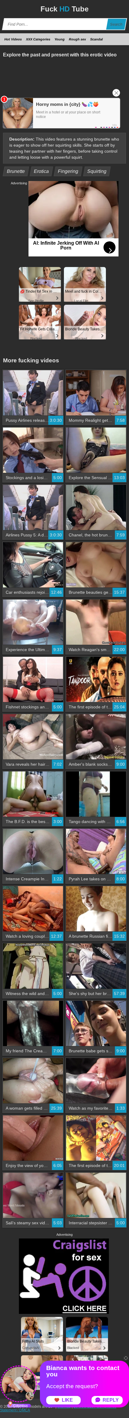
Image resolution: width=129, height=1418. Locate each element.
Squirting (97, 171)
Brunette (16, 171)
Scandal (96, 39)
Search (116, 24)
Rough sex (77, 39)
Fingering (68, 171)
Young (59, 39)
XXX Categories (38, 39)
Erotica (42, 171)
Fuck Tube (64, 9)
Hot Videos (13, 39)
